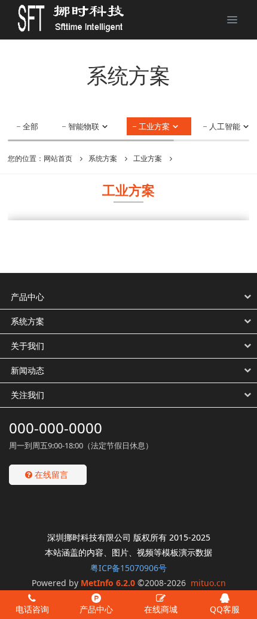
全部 (30, 126)
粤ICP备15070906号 (128, 568)
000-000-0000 (55, 428)
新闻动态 (27, 370)
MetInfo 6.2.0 (108, 582)
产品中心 (27, 296)
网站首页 (58, 158)
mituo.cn (208, 582)
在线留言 (50, 474)
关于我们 (27, 345)
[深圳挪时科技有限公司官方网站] (63, 18)
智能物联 (84, 126)
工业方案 (155, 126)
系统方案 (102, 158)
